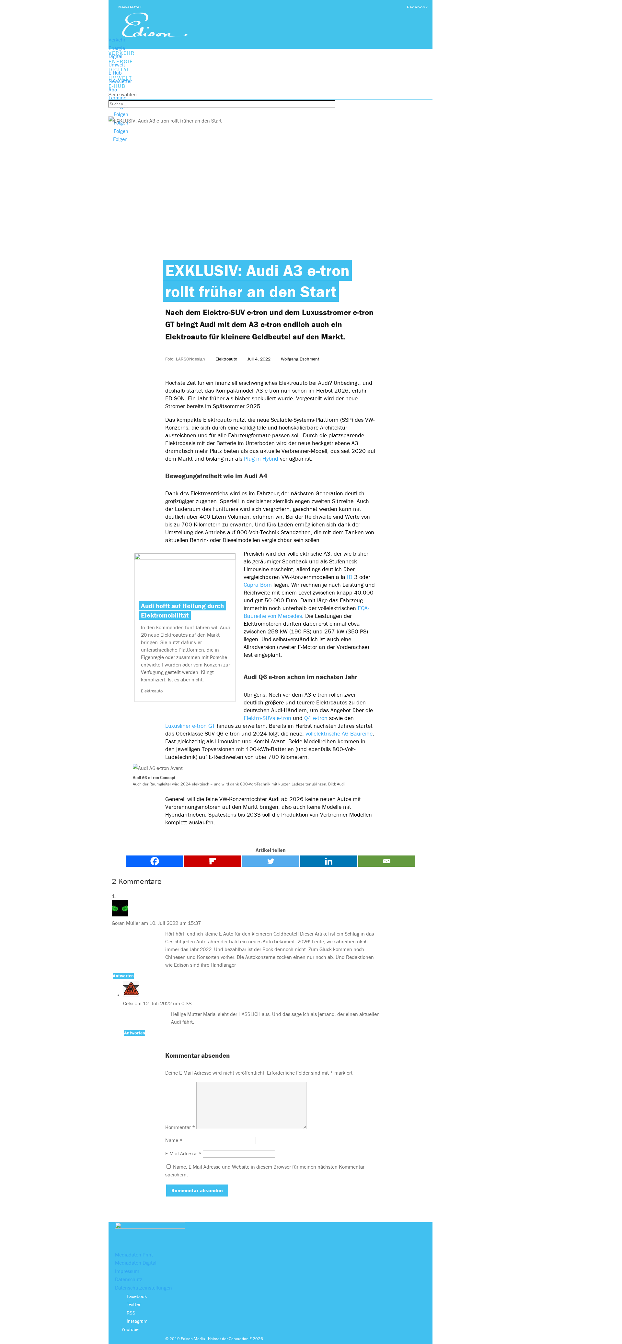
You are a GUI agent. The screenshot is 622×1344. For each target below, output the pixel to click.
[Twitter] (270, 861)
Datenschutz (128, 1279)
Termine (117, 97)
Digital (115, 56)
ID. (350, 577)
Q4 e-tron (316, 718)
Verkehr (117, 39)
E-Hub (115, 72)
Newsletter (130, 7)
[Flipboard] (212, 861)
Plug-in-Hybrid (262, 458)
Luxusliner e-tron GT (190, 725)
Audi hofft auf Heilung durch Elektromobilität (182, 610)
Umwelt (117, 64)
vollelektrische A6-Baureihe (339, 733)
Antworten (123, 976)
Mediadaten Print (134, 1254)
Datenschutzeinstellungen (143, 1287)
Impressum (127, 1271)
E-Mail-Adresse (183, 1153)
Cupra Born (258, 584)
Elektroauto (226, 359)
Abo (113, 89)
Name (173, 1140)
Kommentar (180, 1127)
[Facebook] (154, 861)
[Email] (386, 861)
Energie (117, 48)
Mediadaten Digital (135, 1262)
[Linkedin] (328, 861)
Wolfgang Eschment (300, 359)
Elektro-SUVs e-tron (267, 718)
